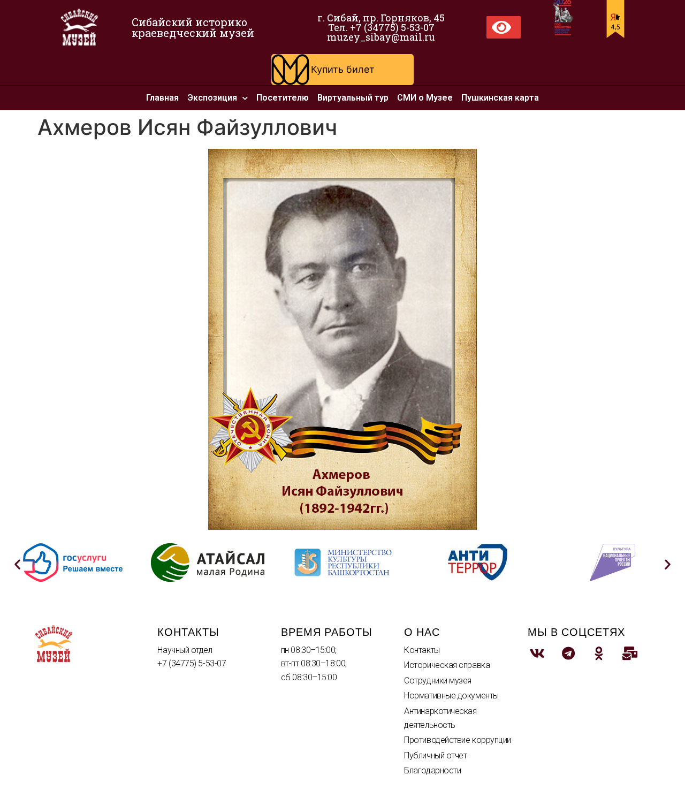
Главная (162, 98)
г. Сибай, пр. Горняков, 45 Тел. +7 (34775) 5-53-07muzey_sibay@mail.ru (381, 27)
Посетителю (282, 98)
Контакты (421, 650)
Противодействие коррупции (457, 740)
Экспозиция (212, 98)
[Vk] (538, 653)
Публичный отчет (435, 755)
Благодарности (432, 770)
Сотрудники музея (437, 680)
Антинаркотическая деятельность (440, 718)
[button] (342, 69)
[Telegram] (568, 653)
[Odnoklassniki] (599, 653)
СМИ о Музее (425, 98)
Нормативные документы (451, 695)
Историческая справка (447, 665)
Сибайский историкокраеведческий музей (193, 27)
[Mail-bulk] (630, 653)
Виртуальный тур (353, 98)
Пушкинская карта (500, 98)
